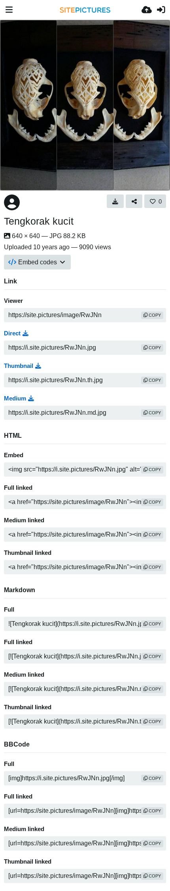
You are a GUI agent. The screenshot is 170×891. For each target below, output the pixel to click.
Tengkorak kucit (39, 221)
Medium (15, 398)
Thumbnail (18, 366)
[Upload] (147, 10)
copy (154, 315)
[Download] (115, 201)
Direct (12, 333)
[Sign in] (161, 10)
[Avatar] (12, 202)
